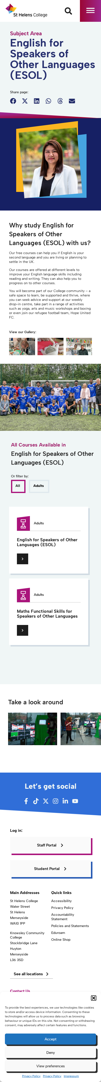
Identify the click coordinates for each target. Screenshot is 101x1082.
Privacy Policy (31, 1076)
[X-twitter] (46, 801)
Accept (50, 1039)
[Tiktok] (36, 801)
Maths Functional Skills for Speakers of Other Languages (47, 614)
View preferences (50, 1066)
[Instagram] (55, 801)
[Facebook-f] (26, 801)
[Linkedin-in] (65, 801)
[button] (93, 998)
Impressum (71, 1076)
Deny (50, 1052)
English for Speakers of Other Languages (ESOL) (47, 542)
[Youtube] (75, 801)
